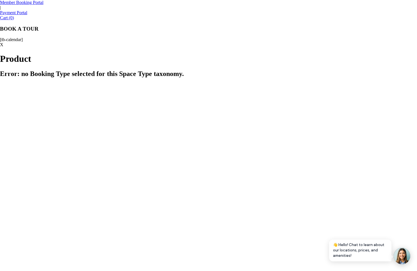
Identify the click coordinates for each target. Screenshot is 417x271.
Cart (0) (7, 17)
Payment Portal (13, 12)
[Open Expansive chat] (402, 256)
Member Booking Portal (21, 2)
